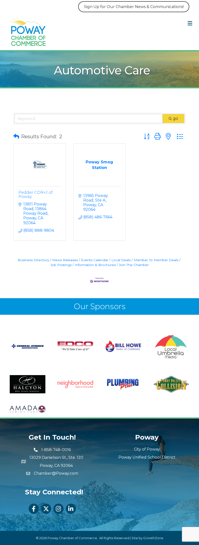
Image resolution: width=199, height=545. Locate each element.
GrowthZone (153, 538)
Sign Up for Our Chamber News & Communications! (134, 6)
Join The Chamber (134, 265)
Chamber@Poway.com (56, 473)
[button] (16, 136)
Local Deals (121, 260)
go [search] (175, 118)
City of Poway (147, 449)
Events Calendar (94, 260)
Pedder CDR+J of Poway (35, 194)
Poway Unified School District (146, 457)
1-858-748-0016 (56, 449)
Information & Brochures (95, 265)
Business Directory (33, 260)
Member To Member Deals (156, 260)
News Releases (65, 260)
